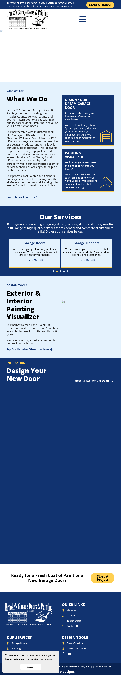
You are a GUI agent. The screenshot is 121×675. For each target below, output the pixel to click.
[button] (9, 253)
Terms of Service (103, 666)
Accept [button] (30, 667)
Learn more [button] (45, 659)
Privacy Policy (85, 666)
